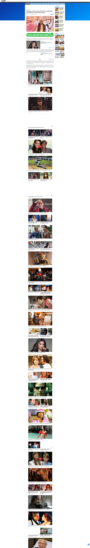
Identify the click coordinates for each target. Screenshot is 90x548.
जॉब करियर (46, 2)
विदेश (30, 2)
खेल (40, 2)
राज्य (34, 2)
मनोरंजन (43, 2)
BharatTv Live (28, 14)
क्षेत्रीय (48, 2)
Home (28, 2)
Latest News (57, 6)
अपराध (36, 2)
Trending (56, 33)
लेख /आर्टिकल (51, 2)
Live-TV (55, 2)
